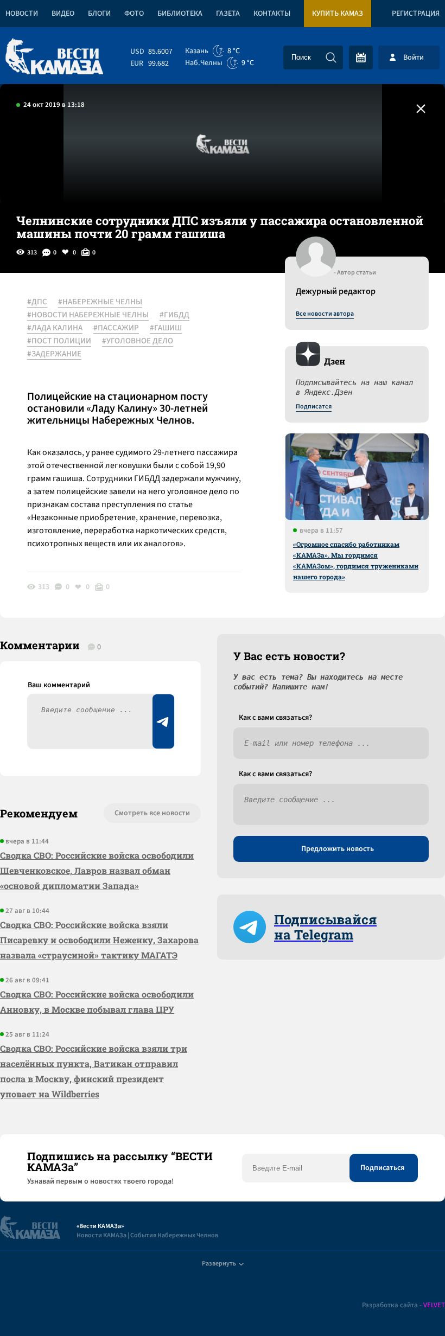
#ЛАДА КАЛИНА (54, 328)
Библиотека (179, 13)
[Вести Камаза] (54, 57)
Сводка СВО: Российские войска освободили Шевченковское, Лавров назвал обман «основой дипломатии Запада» (97, 870)
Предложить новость (337, 848)
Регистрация (416, 13)
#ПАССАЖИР (116, 328)
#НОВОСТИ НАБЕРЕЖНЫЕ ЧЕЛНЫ (88, 315)
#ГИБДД (174, 315)
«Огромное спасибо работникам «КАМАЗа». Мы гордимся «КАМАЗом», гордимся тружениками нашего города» (355, 560)
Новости (21, 13)
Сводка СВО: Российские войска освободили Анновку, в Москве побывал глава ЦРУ (97, 1001)
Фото (134, 13)
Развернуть (219, 1263)
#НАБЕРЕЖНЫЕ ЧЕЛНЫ (100, 302)
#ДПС (37, 302)
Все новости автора (325, 314)
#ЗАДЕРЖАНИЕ (54, 354)
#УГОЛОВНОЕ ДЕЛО (137, 341)
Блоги (99, 13)
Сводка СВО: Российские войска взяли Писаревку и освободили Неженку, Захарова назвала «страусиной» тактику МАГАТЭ (99, 940)
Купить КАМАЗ (337, 13)
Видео (63, 13)
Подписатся (314, 406)
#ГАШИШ (166, 328)
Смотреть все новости (152, 813)
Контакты (271, 13)
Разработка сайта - (403, 1305)
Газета (228, 13)
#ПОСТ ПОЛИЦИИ (59, 341)
